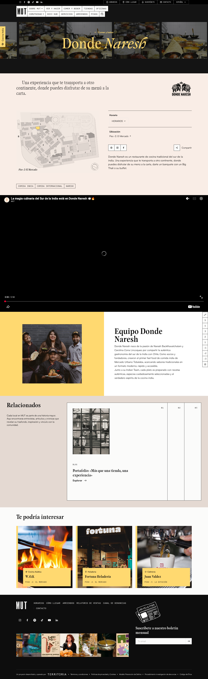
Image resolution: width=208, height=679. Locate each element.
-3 (205, 359)
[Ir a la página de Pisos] (205, 315)
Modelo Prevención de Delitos (130, 674)
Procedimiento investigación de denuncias (160, 674)
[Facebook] (24, 2)
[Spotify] (29, 2)
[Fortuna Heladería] (104, 557)
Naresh (70, 186)
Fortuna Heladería (98, 576)
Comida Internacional (49, 186)
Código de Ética (186, 674)
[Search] (102, 14)
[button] (58, 142)
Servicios (67, 14)
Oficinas (101, 8)
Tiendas (88, 8)
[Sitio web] (111, 148)
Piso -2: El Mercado (118, 136)
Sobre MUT (35, 8)
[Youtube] (37, 2)
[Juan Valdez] (164, 557)
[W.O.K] (44, 557)
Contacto (41, 608)
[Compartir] (177, 148)
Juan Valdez (153, 576)
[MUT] (22, 11)
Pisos (94, 14)
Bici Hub (52, 14)
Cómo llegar (53, 603)
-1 (205, 348)
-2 (205, 353)
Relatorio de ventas (89, 603)
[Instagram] (20, 2)
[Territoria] (56, 674)
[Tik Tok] (33, 2)
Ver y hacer (53, 8)
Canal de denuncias (114, 603)
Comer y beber (72, 8)
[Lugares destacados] (205, 364)
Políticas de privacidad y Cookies (103, 674)
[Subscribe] (189, 641)
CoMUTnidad (35, 14)
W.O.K (29, 576)
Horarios (39, 603)
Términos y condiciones (79, 674)
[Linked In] (41, 2)
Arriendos (82, 14)
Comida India (25, 186)
